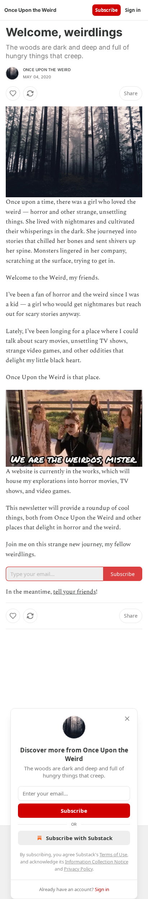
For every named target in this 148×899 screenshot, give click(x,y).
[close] (127, 718)
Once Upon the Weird (47, 69)
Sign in (133, 10)
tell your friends (74, 591)
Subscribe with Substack (79, 838)
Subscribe (106, 10)
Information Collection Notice (96, 861)
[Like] (13, 93)
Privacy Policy (78, 869)
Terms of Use (113, 854)
